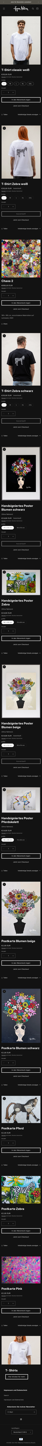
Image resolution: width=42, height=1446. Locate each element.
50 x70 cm (22, 528)
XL (23, 84)
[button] (4, 9)
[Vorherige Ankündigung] (3, 2)
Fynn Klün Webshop (17, 1442)
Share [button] (5, 324)
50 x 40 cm (8, 622)
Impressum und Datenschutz (14, 1400)
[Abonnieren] (34, 1412)
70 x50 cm (22, 622)
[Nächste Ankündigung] (38, 2)
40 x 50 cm (9, 528)
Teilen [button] (5, 114)
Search (6, 1395)
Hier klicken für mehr (16, 1377)
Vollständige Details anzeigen (28, 114)
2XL (30, 84)
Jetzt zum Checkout (21, 106)
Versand (3, 77)
